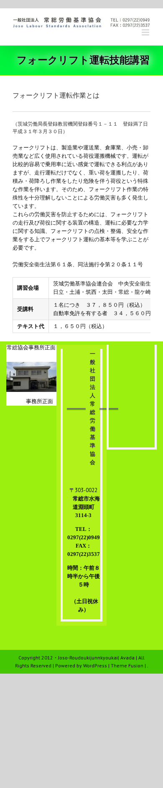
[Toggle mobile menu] (146, 32)
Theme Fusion (127, 665)
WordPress (95, 665)
